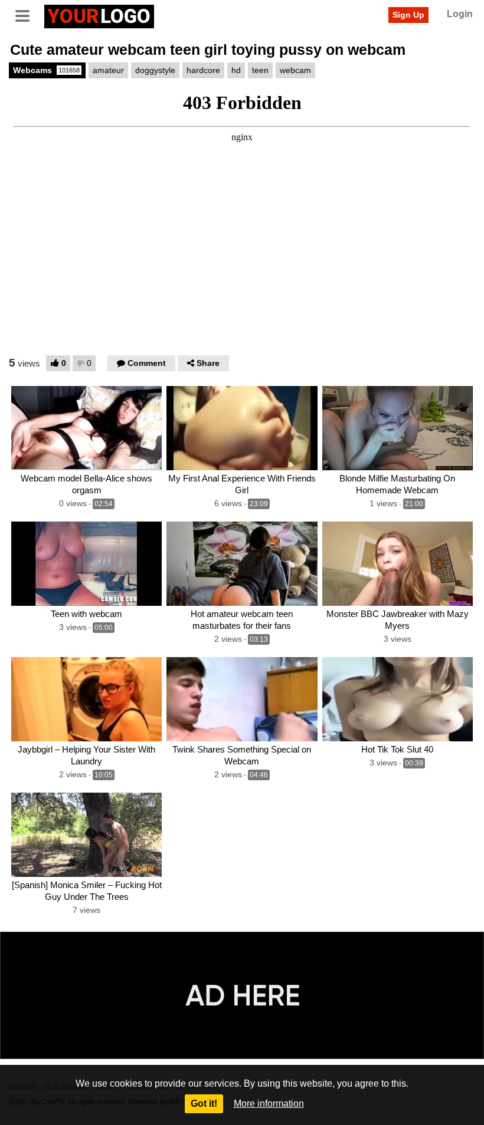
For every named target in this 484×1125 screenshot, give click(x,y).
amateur (108, 70)
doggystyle (155, 70)
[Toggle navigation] (26, 15)
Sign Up (408, 14)
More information (269, 1103)
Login (460, 14)
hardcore (203, 70)
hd (236, 70)
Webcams (46, 70)
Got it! (204, 1103)
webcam (295, 70)
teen (260, 70)
